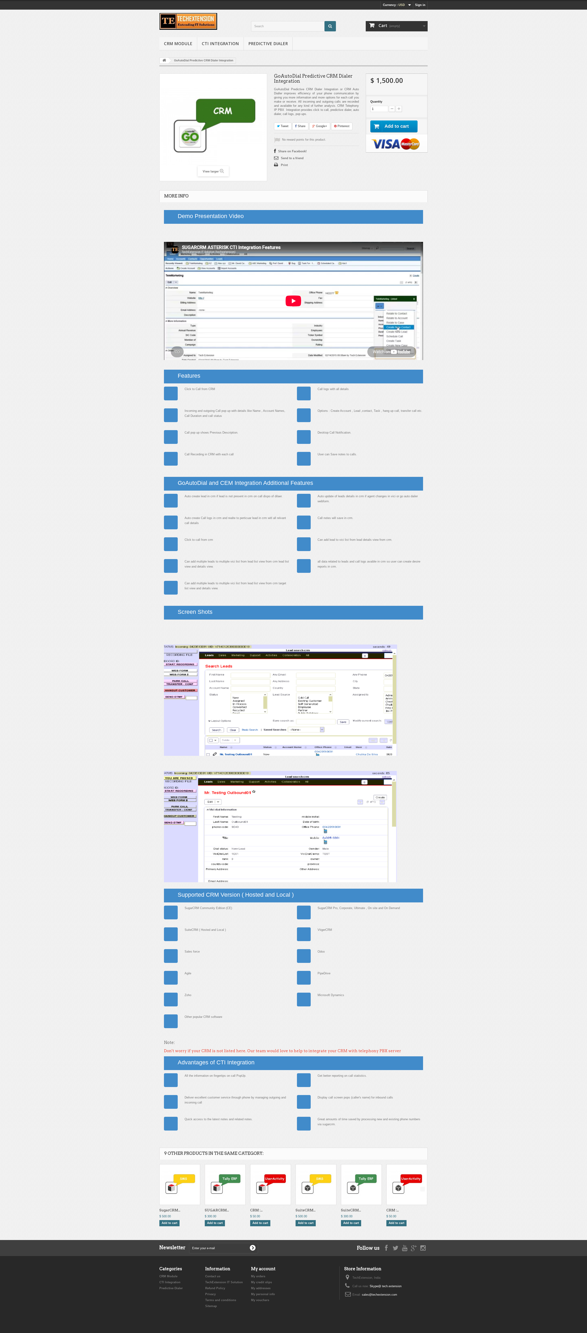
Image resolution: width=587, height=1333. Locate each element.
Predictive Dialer (268, 43)
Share (301, 126)
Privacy (210, 1294)
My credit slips (261, 1282)
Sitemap (211, 1306)
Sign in (420, 5)
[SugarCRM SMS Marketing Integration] (179, 1184)
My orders (258, 1276)
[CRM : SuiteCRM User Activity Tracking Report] (406, 1184)
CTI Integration (220, 43)
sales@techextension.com (379, 1294)
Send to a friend (292, 158)
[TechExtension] (201, 21)
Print (284, 165)
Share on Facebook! (292, 151)
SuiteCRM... (306, 1210)
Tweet (284, 126)
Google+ (321, 126)
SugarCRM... (169, 1210)
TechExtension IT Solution (224, 1282)
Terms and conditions (220, 1300)
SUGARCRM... (217, 1210)
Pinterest (343, 126)
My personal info (263, 1294)
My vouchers (260, 1300)
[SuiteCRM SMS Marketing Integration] (316, 1184)
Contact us (212, 1276)
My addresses (261, 1288)
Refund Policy (215, 1288)
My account (263, 1268)
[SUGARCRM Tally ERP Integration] (225, 1184)
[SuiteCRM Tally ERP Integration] (361, 1184)
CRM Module (178, 43)
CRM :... (256, 1210)
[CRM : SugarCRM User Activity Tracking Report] (270, 1184)
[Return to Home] (164, 60)
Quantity (376, 101)
